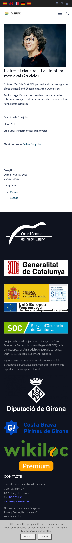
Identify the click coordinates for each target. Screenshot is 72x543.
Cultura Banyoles (32, 144)
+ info (45, 536)
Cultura (14, 192)
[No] (67, 531)
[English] (11, 3)
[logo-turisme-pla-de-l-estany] (13, 13)
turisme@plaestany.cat (16, 501)
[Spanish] (29, 3)
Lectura (14, 197)
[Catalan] (5, 3)
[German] (23, 3)
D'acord (28, 536)
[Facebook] (56, 3)
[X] (61, 3)
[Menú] (60, 13)
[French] (17, 3)
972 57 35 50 (15, 497)
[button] (67, 13)
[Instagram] (66, 3)
